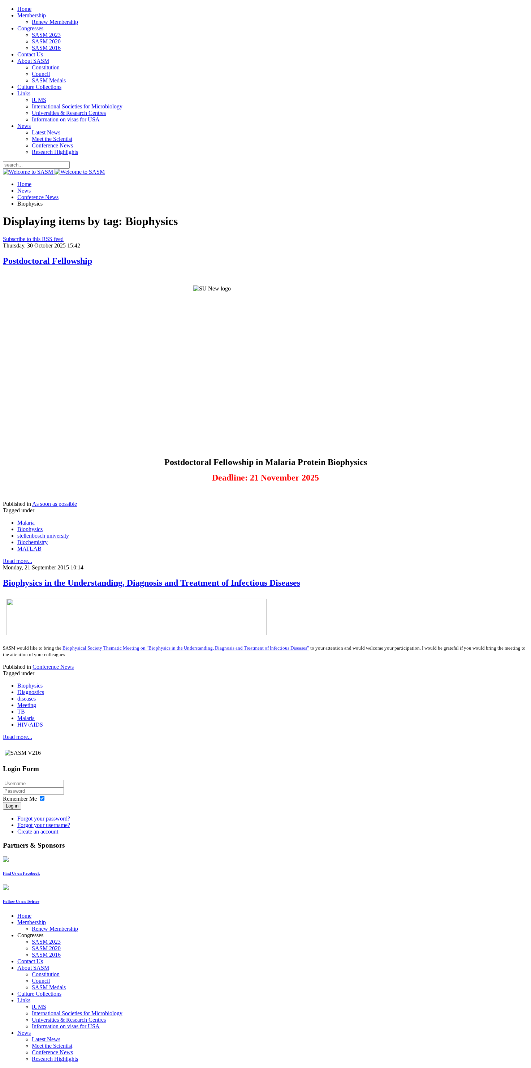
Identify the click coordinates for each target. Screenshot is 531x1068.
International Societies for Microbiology (77, 106)
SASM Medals (49, 80)
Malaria (26, 523)
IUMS (39, 100)
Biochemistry (32, 542)
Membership (31, 15)
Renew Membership (55, 22)
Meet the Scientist (52, 139)
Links (23, 93)
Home (24, 9)
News (24, 126)
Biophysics (30, 529)
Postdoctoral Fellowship (47, 261)
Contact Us (30, 54)
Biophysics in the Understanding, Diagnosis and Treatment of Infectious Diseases (151, 582)
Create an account (37, 831)
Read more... (17, 561)
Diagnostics (30, 692)
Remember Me (20, 799)
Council (41, 74)
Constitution (46, 67)
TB (21, 712)
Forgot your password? (43, 818)
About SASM (33, 61)
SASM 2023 (46, 35)
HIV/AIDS (30, 725)
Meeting (26, 705)
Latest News (46, 132)
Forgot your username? (43, 825)
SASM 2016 (46, 48)
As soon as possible (54, 504)
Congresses (30, 28)
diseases (26, 699)
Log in (12, 806)
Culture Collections (39, 87)
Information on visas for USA (66, 119)
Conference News (52, 145)
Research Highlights (55, 152)
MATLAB (29, 549)
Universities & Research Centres (69, 113)
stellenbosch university (43, 536)
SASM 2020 (46, 41)
